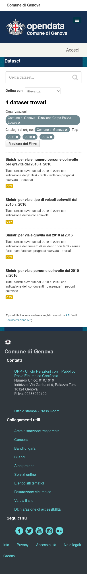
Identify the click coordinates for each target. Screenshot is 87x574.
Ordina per (14, 90)
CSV (9, 186)
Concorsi (21, 439)
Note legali (72, 544)
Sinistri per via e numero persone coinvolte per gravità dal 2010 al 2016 (42, 162)
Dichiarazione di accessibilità (37, 509)
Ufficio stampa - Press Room (36, 410)
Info (6, 544)
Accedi (72, 50)
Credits (9, 555)
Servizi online (25, 474)
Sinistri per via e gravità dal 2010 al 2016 (39, 235)
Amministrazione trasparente (37, 430)
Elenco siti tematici (29, 483)
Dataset (12, 60)
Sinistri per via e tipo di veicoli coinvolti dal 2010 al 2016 (41, 202)
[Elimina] (19, 122)
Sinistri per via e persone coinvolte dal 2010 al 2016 (42, 273)
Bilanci (19, 456)
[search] (75, 77)
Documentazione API (18, 320)
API (68, 315)
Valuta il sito (23, 500)
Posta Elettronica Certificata (36, 375)
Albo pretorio (24, 465)
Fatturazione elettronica (32, 491)
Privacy (23, 544)
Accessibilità (46, 544)
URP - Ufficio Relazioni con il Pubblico (44, 371)
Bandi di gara (24, 448)
